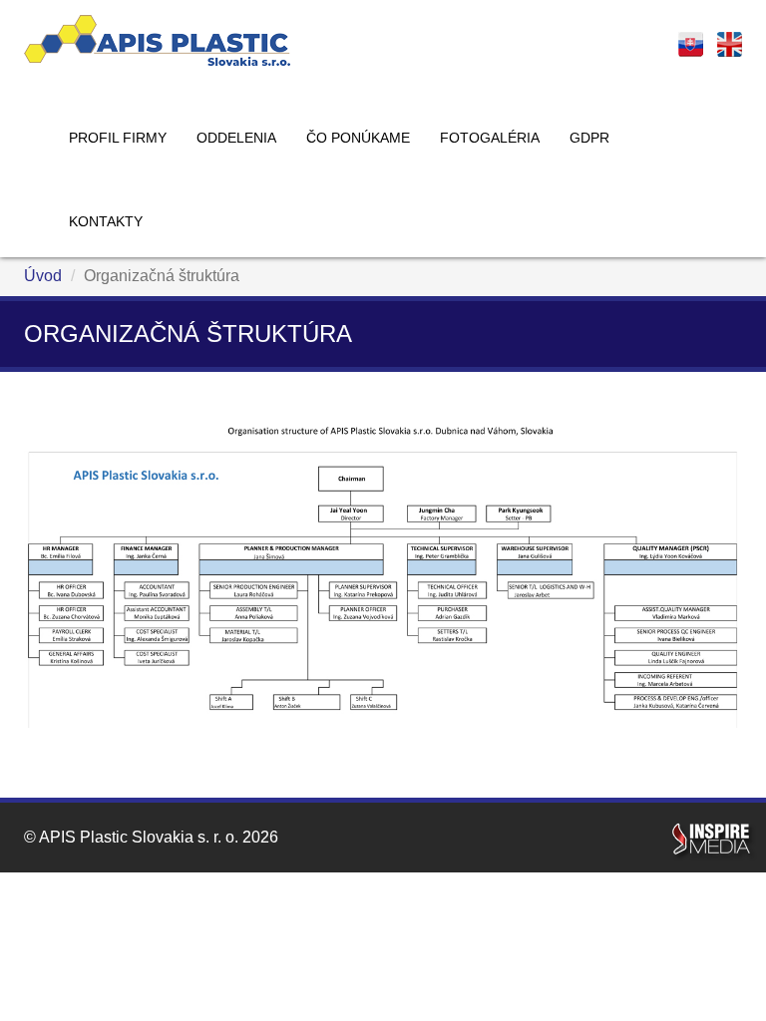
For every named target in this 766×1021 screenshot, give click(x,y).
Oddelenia (236, 138)
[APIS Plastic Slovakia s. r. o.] (157, 40)
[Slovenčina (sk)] (690, 44)
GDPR (589, 138)
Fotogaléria (490, 138)
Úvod (43, 275)
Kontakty (106, 221)
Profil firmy (118, 138)
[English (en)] (729, 44)
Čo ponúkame (358, 138)
